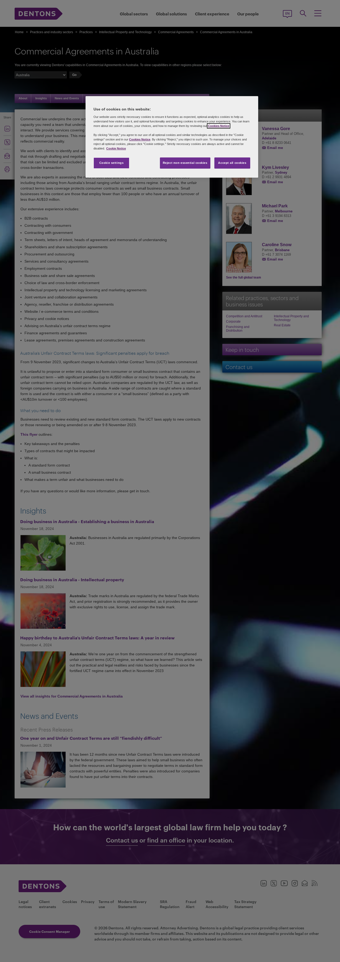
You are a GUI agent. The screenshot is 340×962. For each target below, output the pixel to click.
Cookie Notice (116, 148)
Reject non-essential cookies (185, 162)
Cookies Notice (218, 125)
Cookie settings (111, 162)
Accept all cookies (232, 162)
